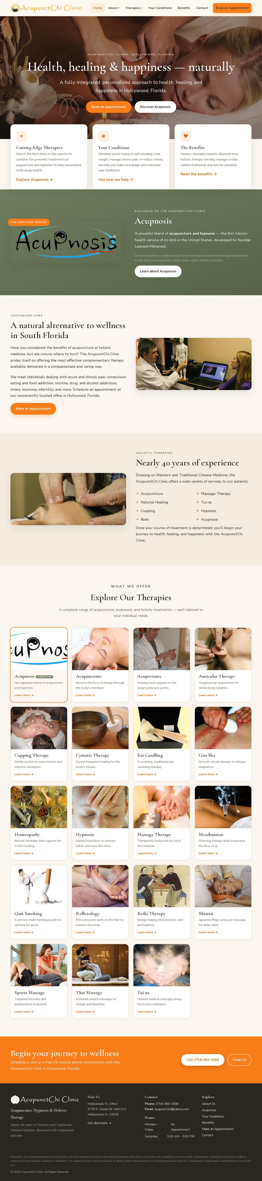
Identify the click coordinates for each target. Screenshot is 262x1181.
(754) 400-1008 (167, 1104)
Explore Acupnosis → (34, 179)
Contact (202, 8)
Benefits (184, 8)
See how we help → (115, 179)
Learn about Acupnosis (158, 271)
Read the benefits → (199, 174)
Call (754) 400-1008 (202, 1060)
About (114, 8)
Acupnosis (209, 1110)
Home (97, 8)
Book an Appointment (232, 8)
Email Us (239, 1060)
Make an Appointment (33, 408)
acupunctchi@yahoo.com (172, 1109)
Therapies (133, 8)
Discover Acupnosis (155, 107)
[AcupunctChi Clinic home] (46, 8)
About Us (208, 1104)
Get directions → (100, 1123)
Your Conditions (160, 8)
